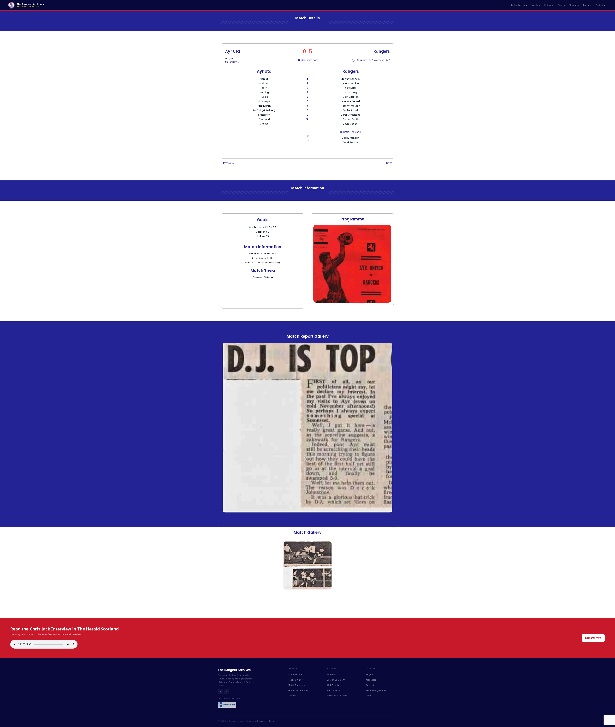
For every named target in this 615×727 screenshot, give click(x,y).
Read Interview (593, 637)
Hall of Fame (333, 690)
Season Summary (336, 679)
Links (368, 695)
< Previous (227, 163)
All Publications (296, 674)
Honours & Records (337, 695)
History (547, 5)
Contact (599, 5)
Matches (535, 5)
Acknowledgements (376, 690)
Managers (574, 5)
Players (561, 5)
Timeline (587, 5)
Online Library (518, 5)
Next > (390, 163)
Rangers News (295, 679)
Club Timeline (334, 685)
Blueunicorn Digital (265, 721)
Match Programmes (298, 685)
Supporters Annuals (298, 690)
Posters (292, 695)
